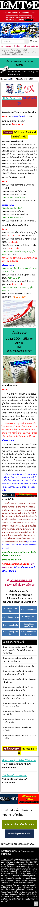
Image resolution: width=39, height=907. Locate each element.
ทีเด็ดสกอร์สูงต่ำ (12, 749)
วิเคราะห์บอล (25, 860)
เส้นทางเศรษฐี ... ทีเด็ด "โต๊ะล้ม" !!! (19, 760)
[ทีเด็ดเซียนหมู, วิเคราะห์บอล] (19, 495)
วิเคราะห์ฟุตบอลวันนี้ (19, 50)
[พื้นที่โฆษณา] (19, 341)
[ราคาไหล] (19, 313)
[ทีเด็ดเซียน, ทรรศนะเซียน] (19, 369)
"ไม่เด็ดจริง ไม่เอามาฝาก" (14, 775)
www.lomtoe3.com (13, 20)
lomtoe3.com (6, 860)
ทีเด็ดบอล (32, 878)
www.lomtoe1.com (25, 15)
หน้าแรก (5, 50)
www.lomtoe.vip (12, 15)
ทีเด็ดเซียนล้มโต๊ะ (12, 98)
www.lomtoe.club (28, 12)
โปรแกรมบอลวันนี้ (16, 869)
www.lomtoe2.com (12, 17)
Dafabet (7, 132)
